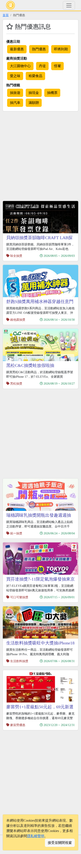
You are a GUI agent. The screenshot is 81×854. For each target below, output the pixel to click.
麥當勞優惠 (17, 725)
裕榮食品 (35, 76)
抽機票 (52, 93)
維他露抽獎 (17, 319)
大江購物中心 (20, 66)
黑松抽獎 (16, 383)
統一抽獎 (16, 533)
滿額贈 (34, 102)
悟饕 (57, 66)
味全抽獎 (16, 255)
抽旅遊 (15, 93)
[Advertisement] (40, 155)
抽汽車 (15, 102)
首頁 (6, 15)
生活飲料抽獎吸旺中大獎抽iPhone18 (40, 643)
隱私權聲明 (35, 836)
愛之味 (15, 76)
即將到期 (61, 49)
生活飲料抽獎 (19, 661)
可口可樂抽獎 (19, 597)
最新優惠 (17, 49)
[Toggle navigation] (69, 5)
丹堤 (42, 66)
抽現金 (34, 93)
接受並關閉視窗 (60, 843)
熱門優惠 (39, 49)
